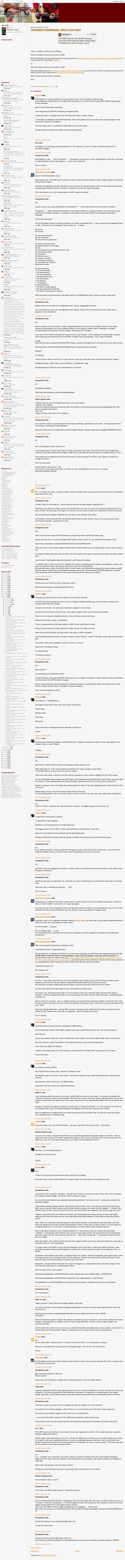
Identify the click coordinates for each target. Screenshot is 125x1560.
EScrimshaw (8, 242)
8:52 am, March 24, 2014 (43, 140)
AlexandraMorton (7, 499)
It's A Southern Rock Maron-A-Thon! (15, 632)
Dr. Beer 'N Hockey (10, 396)
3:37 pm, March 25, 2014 (43, 938)
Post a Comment (36, 1547)
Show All (25, 464)
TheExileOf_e (6, 519)
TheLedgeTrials (6, 526)
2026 (5, 574)
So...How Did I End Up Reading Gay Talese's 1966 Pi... (15, 669)
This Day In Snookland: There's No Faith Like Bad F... (14, 714)
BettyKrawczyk (6, 535)
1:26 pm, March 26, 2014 (43, 1384)
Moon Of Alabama (7, 507)
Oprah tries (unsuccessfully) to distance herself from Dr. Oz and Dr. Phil (14, 348)
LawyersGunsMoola (10, 85)
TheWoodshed (6, 480)
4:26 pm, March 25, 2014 (43, 974)
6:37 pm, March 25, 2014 (43, 1143)
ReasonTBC (8, 203)
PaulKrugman (8, 126)
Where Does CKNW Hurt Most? (13, 688)
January (7, 748)
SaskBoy (4, 537)
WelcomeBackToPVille (11, 260)
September (8, 604)
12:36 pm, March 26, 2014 (43, 1367)
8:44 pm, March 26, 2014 (43, 1398)
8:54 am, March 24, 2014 (43, 152)
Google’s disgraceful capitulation (13, 86)
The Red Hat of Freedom (11, 412)
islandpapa (39, 1357)
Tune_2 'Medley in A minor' (10, 553)
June (6, 609)
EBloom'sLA (8, 411)
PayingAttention (6, 505)
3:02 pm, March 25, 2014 (43, 857)
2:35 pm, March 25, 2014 (43, 810)
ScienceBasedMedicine (11, 152)
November (8, 600)
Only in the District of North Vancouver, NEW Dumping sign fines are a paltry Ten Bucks (14, 405)
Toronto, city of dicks (10, 453)
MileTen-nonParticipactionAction (11, 791)
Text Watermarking (9, 273)
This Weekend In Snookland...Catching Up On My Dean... (16, 675)
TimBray (6, 272)
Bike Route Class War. (11, 677)
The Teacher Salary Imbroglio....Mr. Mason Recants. (15, 726)
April (6, 613)
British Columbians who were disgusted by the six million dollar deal (99, 58)
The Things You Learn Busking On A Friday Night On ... (15, 744)
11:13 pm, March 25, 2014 (43, 1187)
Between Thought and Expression (13, 398)
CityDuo (6, 442)
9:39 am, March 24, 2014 (43, 196)
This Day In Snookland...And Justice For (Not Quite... (15, 623)
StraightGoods (6, 508)
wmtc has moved (8, 427)
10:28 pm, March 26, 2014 (43, 1425)
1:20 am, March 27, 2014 (43, 1448)
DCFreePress (6, 502)
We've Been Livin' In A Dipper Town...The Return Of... (13, 666)
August (7, 606)
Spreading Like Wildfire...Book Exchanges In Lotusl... (13, 649)
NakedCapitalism (9, 131)
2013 (5, 750)
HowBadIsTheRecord (8, 532)
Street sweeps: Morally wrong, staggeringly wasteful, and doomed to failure (14, 357)
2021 (5, 584)
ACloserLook (5, 541)
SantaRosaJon (6, 540)
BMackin (6, 285)
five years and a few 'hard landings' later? (70, 72)
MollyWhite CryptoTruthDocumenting (12, 363)
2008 (5, 760)
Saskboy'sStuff (9, 229)
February (8, 747)
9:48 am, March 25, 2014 (43, 485)
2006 (5, 764)
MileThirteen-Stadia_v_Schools (11, 795)
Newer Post (35, 1551)
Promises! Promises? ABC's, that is (14, 371)
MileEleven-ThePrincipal (9, 792)
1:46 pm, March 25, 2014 (43, 735)
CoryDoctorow (8, 247)
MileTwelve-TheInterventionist (11, 794)
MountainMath (6, 496)
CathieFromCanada (10, 161)
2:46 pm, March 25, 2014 (43, 841)
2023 (5, 580)
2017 (5, 591)
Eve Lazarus (8, 383)
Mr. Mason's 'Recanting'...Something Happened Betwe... (15, 698)
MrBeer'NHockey (9, 457)
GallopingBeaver (7, 529)
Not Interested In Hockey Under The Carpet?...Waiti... (15, 735)
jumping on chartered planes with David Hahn (67, 71)
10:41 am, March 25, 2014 (43, 576)
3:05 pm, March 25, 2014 (43, 874)
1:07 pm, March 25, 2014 (43, 659)
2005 (5, 766)
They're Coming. (8, 438)
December (8, 599)
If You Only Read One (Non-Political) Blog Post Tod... (15, 720)
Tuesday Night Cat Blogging (11, 256)
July (6, 608)
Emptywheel (8, 105)
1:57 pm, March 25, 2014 (43, 754)
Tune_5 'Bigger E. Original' (10, 558)
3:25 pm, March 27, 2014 (43, 1483)
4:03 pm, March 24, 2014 (43, 396)
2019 (5, 587)
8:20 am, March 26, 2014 (43, 1286)
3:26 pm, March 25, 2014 (43, 895)
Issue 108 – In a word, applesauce (13, 366)
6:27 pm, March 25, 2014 (43, 1118)
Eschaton (4, 524)
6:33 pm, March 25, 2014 (43, 1129)
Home (77, 1551)
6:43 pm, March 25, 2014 (43, 1164)
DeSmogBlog (8, 389)
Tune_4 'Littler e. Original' (9, 556)
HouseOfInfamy (6, 530)
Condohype (5, 538)
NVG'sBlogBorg (9, 402)
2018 (5, 589)
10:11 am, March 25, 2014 (43, 498)
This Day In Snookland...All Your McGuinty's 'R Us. (14, 626)
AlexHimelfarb (8, 298)
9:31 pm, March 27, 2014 (43, 1514)
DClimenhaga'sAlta (10, 210)
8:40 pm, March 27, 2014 (43, 1494)
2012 (5, 752)
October (7, 602)
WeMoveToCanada (10, 425)
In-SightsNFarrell (7, 475)
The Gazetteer (17, 8)
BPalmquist (7, 370)
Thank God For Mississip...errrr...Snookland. (13, 629)
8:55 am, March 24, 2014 (43, 169)
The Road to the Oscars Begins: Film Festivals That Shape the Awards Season (14, 169)
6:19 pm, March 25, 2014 (43, 1089)
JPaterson (7, 354)
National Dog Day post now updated (14, 162)
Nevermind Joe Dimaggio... (12, 696)
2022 (5, 582)
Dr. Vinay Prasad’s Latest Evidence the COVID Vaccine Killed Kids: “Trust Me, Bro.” (14, 155)
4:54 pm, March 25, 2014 (43, 1019)
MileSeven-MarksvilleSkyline (10, 786)
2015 (5, 595)
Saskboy (6, 221)
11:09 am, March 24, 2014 (43, 315)
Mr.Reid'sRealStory (7, 518)
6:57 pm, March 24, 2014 (43, 417)
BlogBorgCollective (7, 493)
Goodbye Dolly (8, 262)
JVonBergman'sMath (10, 337)
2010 (5, 756)
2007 (5, 762)
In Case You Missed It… (10, 122)
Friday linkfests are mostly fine (12, 192)
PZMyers (6, 91)
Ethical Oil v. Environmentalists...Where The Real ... (16, 653)
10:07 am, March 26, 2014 (43, 1354)
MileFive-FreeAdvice (8, 783)
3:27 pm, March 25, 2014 (43, 914)
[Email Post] (56, 86)
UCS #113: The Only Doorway (12, 237)
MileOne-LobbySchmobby (10, 776)
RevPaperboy (8, 451)
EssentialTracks (6, 567)
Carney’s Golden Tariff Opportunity (13, 243)
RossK (37, 1167)
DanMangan (8, 376)
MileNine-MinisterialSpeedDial (11, 789)
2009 (5, 758)
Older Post (119, 1551)
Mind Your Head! (8, 459)
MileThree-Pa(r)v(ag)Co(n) (10, 780)
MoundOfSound (6, 494)
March (7, 615)
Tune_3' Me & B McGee (9, 555)
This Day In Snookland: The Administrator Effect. (13, 732)
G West (38, 488)
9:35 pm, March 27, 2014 (43, 1531)
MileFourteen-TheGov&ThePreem (12, 797)
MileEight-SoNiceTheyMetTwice (11, 787)
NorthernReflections (10, 437)
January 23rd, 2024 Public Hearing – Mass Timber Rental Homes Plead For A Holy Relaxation (14, 445)
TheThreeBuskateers (8, 565)
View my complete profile (15, 32)
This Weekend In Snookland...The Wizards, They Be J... (14, 643)
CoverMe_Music (9, 175)
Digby (6, 137)
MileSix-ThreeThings (8, 784)
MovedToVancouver (8, 533)
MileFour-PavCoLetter (8, 781)
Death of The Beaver (9, 385)
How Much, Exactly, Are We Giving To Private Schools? (15, 672)
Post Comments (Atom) (48, 1555)
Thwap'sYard (8, 277)
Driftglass (7, 144)
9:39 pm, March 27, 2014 (43, 1544)
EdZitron (6, 183)
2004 (5, 768)
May (6, 611)
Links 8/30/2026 (8, 133)
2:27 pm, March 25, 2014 (43, 797)
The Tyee (4, 471)
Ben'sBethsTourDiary (11, 292)
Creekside (5, 527)
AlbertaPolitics (6, 482)
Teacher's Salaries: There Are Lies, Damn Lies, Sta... (14, 738)
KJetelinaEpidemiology (11, 196)
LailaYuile (7, 416)
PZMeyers (5, 485)
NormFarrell (7, 266)
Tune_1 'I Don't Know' (8, 552)
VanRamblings (8, 166)
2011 (5, 754)
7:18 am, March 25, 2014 (43, 433)
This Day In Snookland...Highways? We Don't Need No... (15, 620)
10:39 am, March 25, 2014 (43, 524)
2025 (5, 576)
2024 (5, 578)
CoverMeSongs (6, 504)
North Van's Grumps (43, 172)
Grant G (38, 95)
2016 (5, 593)
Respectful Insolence (11, 345)
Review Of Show (7, 550)
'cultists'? (56, 60)
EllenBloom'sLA (6, 511)
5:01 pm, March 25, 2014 (43, 1060)
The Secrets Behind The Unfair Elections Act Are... (13, 646)
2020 (5, 585)
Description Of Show (8, 548)
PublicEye (5, 522)
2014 (5, 597)
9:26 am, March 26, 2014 (43, 1334)
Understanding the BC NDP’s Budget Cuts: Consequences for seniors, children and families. (14, 419)
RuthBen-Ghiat (9, 113)
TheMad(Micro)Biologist (12, 120)
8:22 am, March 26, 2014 (43, 1296)
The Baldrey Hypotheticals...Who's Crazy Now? (56, 29)
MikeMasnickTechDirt (11, 98)
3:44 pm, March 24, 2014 (43, 377)
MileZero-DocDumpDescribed (11, 775)
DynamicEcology (9, 190)
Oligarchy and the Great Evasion (13, 127)
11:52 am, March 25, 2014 (43, 591)
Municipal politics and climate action (14, 267)
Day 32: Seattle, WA (9, 293)
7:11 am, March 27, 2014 (43, 1473)
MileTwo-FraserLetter (8, 778)
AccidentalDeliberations (12, 255)
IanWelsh (7, 431)
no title (5, 433)
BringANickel (5, 521)
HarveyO (4, 516)
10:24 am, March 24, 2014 (43, 299)
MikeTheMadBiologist (8, 474)
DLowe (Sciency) (7, 490)
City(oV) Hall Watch (10, 236)
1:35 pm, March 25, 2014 (43, 694)
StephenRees (6, 510)
